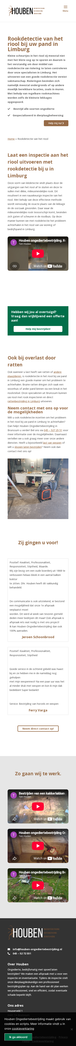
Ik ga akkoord (18, 1037)
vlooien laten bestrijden (28, 447)
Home (11, 138)
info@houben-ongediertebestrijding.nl (37, 949)
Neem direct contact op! (38, 728)
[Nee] (71, 1029)
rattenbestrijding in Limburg (24, 401)
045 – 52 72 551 (22, 953)
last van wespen (52, 442)
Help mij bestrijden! (38, 329)
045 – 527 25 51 (53, 430)
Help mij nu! (55, 123)
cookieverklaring (23, 1028)
